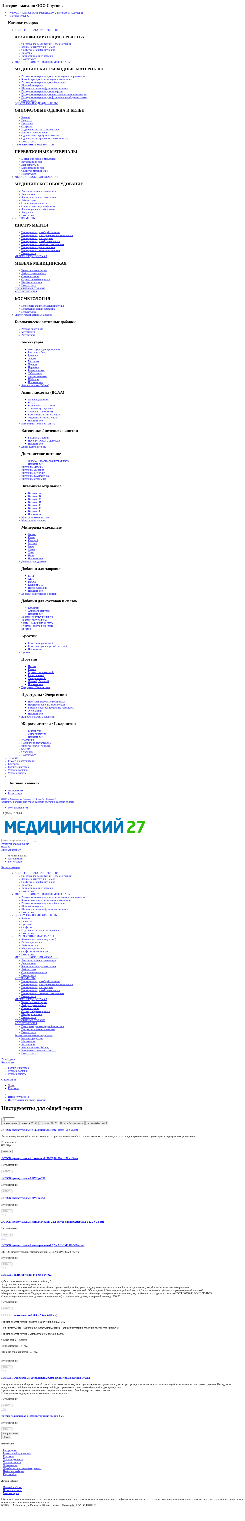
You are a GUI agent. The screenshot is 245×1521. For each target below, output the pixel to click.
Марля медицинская (32, 167)
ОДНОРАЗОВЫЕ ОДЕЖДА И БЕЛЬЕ (36, 103)
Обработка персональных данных (22, 1468)
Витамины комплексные (35, 475)
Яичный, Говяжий (38, 681)
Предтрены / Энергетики (35, 687)
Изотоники (27, 739)
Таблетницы (35, 373)
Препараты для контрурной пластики (42, 305)
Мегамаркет (28, 332)
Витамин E (34, 505)
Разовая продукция (32, 329)
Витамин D (34, 502)
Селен (31, 549)
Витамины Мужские (33, 472)
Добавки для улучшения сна (37, 616)
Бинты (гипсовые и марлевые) (38, 158)
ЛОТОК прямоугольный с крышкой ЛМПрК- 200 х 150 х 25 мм (39, 1129)
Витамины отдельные (33, 478)
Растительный (36, 675)
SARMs (25, 748)
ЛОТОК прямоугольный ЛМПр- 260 (23, 1198)
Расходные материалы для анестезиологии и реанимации (53, 94)
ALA (31, 578)
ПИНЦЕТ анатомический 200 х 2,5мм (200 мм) (29, 1315)
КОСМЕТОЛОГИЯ (26, 291)
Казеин (32, 669)
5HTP (31, 575)
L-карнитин (35, 730)
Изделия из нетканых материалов (40, 129)
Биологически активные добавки (33, 314)
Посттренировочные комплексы (46, 701)
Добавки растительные (34, 619)
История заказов (12, 1490)
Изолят (32, 666)
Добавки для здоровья (33, 561)
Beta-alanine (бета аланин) (42, 405)
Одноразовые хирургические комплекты (44, 138)
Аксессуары (28, 335)
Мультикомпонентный (41, 672)
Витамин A (34, 493)
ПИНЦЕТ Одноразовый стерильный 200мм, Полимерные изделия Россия (45, 1377)
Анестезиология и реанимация (38, 191)
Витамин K (34, 508)
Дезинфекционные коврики (37, 56)
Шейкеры (33, 379)
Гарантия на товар (18, 767)
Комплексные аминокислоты (44, 414)
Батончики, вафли (38, 437)
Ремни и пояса (36, 370)
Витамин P (34, 511)
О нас (11, 1085)
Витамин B (34, 496)
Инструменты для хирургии (37, 238)
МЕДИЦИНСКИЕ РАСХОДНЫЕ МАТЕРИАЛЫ (43, 62)
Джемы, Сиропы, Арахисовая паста (48, 460)
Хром (31, 552)
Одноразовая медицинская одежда (40, 135)
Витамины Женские (32, 469)
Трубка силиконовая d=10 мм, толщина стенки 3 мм (32, 1416)
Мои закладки (11, 1493)
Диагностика (28, 194)
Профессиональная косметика (38, 308)
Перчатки (26, 120)
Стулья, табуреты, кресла (35, 279)
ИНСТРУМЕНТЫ (25, 218)
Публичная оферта (13, 1471)
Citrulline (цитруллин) (40, 408)
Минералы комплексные (35, 517)
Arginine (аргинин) (38, 399)
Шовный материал (32, 85)
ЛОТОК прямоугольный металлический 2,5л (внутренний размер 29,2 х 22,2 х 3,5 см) (52, 1221)
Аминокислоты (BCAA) (35, 385)
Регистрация (15, 793)
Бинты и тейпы (37, 352)
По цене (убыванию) (97, 1123)
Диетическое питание (33, 446)
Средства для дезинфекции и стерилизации (46, 43)
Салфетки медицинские (34, 170)
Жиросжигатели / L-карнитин (38, 716)
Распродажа (8, 1059)
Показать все (28, 59)
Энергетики (35, 710)
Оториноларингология (34, 203)
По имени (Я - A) (48, 1123)
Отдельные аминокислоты (43, 417)
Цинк (31, 555)
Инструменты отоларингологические (42, 244)
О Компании (8, 1079)
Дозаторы (26, 52)
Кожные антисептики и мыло (38, 46)
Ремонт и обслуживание (22, 760)
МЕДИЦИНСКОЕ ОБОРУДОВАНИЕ (36, 176)
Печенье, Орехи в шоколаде (44, 440)
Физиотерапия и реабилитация (38, 209)
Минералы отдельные (33, 520)
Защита (32, 358)
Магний (32, 543)
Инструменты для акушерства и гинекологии (47, 235)
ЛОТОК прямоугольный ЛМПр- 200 (23, 1178)
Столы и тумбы (30, 276)
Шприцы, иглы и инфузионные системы (44, 88)
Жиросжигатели (37, 733)
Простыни (27, 123)
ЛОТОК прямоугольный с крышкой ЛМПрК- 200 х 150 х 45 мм (39, 1158)
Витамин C (34, 499)
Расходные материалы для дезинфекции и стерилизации (53, 76)
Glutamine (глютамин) (40, 411)
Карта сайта (9, 1474)
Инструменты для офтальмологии (40, 241)
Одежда (32, 364)
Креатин (26, 628)
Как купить (7, 1062)
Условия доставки (18, 770)
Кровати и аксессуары (34, 270)
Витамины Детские (32, 466)
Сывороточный (37, 678)
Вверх (7, 1437)
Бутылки (33, 355)
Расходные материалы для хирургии (42, 91)
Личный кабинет (12, 1487)
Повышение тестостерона (36, 742)
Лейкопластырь (30, 164)
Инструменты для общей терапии (40, 232)
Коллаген (33, 607)
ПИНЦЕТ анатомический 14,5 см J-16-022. (26, 1274)
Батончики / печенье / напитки (38, 423)
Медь (31, 546)
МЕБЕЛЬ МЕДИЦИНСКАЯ (31, 256)
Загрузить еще (10, 1433)
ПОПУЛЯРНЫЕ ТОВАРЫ (30, 288)
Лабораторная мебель (33, 273)
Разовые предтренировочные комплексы (51, 707)
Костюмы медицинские (34, 132)
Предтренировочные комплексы (46, 704)
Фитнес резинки (37, 376)
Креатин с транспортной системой (48, 646)
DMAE (32, 581)
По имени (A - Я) (29, 1123)
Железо (32, 534)
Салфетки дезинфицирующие (38, 49)
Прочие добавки (37, 587)
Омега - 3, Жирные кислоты (37, 622)
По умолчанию (10, 1123)
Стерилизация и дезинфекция (38, 206)
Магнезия (33, 361)
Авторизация (15, 790)
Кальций (33, 540)
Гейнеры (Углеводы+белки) (37, 625)
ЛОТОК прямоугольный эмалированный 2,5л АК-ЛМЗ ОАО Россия (42, 1245)
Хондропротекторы (39, 610)
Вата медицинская (31, 161)
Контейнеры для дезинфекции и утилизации (46, 79)
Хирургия (27, 212)
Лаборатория (28, 200)
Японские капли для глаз (35, 745)
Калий (31, 537)
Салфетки (26, 126)
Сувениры (27, 751)
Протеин (26, 652)
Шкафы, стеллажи (31, 282)
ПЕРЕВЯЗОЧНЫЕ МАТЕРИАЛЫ (34, 144)
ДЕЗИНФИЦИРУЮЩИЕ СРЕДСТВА (37, 29)
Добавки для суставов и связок (38, 593)
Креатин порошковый (40, 643)
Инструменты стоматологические (40, 250)
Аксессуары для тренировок (44, 349)
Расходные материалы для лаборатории (43, 82)
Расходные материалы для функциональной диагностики (54, 97)
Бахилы (25, 117)
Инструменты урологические (38, 247)
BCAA (32, 402)
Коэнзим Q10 (35, 584)
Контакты (13, 764)
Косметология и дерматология (38, 197)
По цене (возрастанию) (71, 1123)
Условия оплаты (17, 773)
